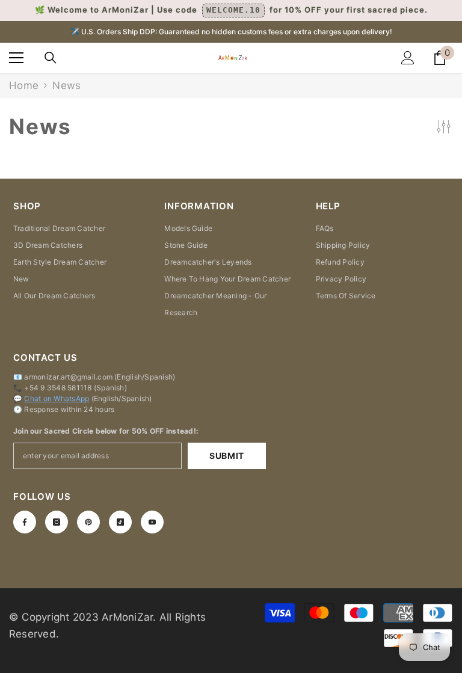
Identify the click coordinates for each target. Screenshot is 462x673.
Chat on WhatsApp (56, 398)
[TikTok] (120, 522)
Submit (226, 455)
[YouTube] (152, 522)
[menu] (16, 58)
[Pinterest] (88, 522)
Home (23, 85)
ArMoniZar (127, 617)
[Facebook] (24, 522)
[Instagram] (56, 522)
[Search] (50, 58)
